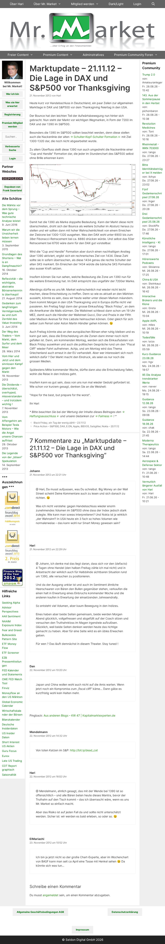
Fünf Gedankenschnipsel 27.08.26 (152, 193)
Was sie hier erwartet (12, 104)
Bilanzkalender (11, 719)
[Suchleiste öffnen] (153, 4)
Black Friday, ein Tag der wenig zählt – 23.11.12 (60, 422)
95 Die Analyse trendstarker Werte (151, 378)
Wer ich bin (12, 93)
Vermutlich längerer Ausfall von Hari (152, 485)
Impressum (82, 929)
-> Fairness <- (104, 416)
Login (137, 4)
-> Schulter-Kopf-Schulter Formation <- (95, 136)
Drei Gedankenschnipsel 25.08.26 (152, 217)
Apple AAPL (149, 320)
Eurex (5, 756)
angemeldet (50, 895)
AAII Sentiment (11, 616)
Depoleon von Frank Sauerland (12, 188)
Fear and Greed (12, 630)
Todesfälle (148, 337)
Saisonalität (9, 774)
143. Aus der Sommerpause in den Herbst (151, 99)
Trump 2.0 (148, 74)
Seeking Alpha (11, 602)
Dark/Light (116, 4)
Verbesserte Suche (12, 148)
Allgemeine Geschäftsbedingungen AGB (40, 911)
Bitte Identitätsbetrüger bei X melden (152, 168)
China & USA (150, 279)
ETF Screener (10, 652)
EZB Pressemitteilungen (12, 661)
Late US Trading (12, 760)
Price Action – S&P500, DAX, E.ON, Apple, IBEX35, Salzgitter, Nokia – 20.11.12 (76, 426)
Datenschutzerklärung (125, 911)
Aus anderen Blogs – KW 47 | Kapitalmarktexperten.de (79, 715)
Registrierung (12, 114)
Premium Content (55, 55)
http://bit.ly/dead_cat (84, 750)
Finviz (5, 688)
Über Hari (17, 4)
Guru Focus (9, 751)
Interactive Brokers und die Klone (152, 300)
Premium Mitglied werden (12, 124)
